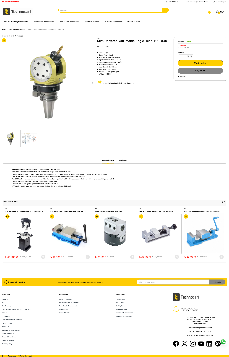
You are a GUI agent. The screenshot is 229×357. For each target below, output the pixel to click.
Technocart (12, 356)
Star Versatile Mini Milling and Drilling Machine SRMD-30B (24, 211)
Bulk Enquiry (6, 306)
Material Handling (122, 309)
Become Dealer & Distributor (69, 302)
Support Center (64, 313)
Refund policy (7, 344)
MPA (98, 38)
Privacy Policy (7, 323)
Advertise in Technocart (68, 306)
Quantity (181, 52)
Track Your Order (8, 333)
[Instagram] (193, 344)
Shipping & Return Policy (11, 330)
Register (224, 2)
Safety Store (120, 306)
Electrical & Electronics (124, 313)
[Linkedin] (209, 344)
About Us (5, 299)
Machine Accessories (124, 316)
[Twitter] (184, 344)
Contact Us (6, 316)
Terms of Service (8, 340)
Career (4, 313)
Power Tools (120, 299)
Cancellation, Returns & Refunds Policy (16, 309)
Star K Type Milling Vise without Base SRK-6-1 (202, 211)
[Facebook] (176, 344)
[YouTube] (201, 343)
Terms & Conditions (9, 337)
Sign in (216, 2)
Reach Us (5, 327)
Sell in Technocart (65, 299)
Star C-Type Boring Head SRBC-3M (108, 211)
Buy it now (200, 70)
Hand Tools (120, 302)
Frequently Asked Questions (12, 320)
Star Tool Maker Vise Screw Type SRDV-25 (156, 211)
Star (6, 208)
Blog (3, 302)
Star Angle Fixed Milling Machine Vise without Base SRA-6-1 (68, 211)
